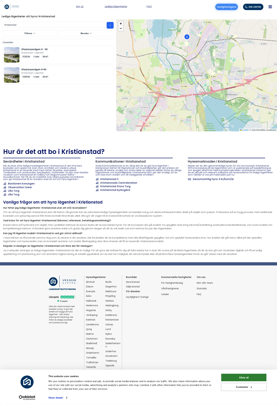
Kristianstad (111, 319)
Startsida (202, 288)
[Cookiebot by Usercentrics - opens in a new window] (27, 397)
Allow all (244, 377)
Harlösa (109, 300)
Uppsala (109, 365)
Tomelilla (91, 357)
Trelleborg (111, 360)
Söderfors (110, 351)
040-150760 (255, 7)
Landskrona (92, 324)
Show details (55, 397)
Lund (108, 329)
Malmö (90, 334)
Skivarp (90, 348)
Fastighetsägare (226, 6)
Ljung (89, 329)
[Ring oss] (246, 6)
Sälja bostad (133, 286)
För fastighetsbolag (172, 282)
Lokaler (165, 294)
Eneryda (90, 291)
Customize (242, 386)
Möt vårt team (205, 282)
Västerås (91, 367)
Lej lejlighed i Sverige (137, 297)
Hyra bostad (132, 282)
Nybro (108, 334)
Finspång (110, 296)
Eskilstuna (110, 291)
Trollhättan (92, 362)
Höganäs (91, 310)
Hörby (108, 310)
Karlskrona (111, 315)
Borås (108, 282)
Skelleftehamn (112, 345)
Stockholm (111, 356)
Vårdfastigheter (170, 288)
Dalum (89, 286)
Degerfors (111, 286)
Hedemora (92, 305)
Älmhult (90, 282)
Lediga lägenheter (116, 6)
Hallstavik (91, 300)
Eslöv (89, 296)
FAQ (199, 294)
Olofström (92, 338)
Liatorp (109, 324)
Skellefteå (91, 343)
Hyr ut (80, 6)
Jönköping (91, 315)
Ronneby (110, 338)
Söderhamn (92, 352)
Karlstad (90, 319)
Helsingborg (111, 305)
